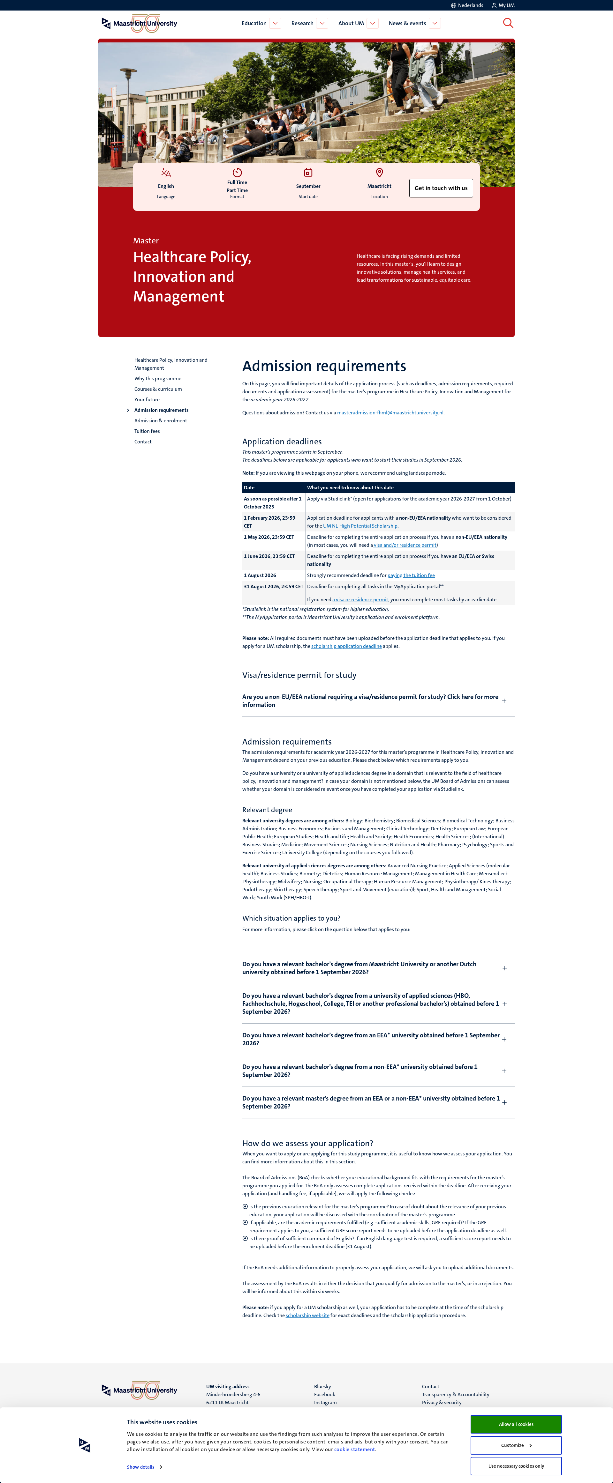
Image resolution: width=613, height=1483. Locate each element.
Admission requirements (161, 410)
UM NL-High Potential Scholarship (360, 526)
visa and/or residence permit (404, 545)
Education (254, 23)
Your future (147, 399)
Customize (512, 1445)
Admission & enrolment (160, 420)
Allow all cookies (516, 1424)
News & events (407, 23)
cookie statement (354, 1449)
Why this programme (157, 378)
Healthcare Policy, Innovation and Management (171, 364)
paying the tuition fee (411, 575)
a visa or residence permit (360, 599)
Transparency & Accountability (455, 1394)
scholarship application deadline (346, 646)
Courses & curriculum (158, 389)
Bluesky (322, 1386)
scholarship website (307, 1315)
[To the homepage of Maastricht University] (139, 23)
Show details (140, 1467)
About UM (351, 23)
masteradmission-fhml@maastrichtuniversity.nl (390, 412)
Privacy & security (442, 1402)
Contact (143, 441)
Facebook (324, 1394)
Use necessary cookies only (516, 1466)
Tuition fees (147, 431)
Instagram (325, 1402)
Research (302, 23)
